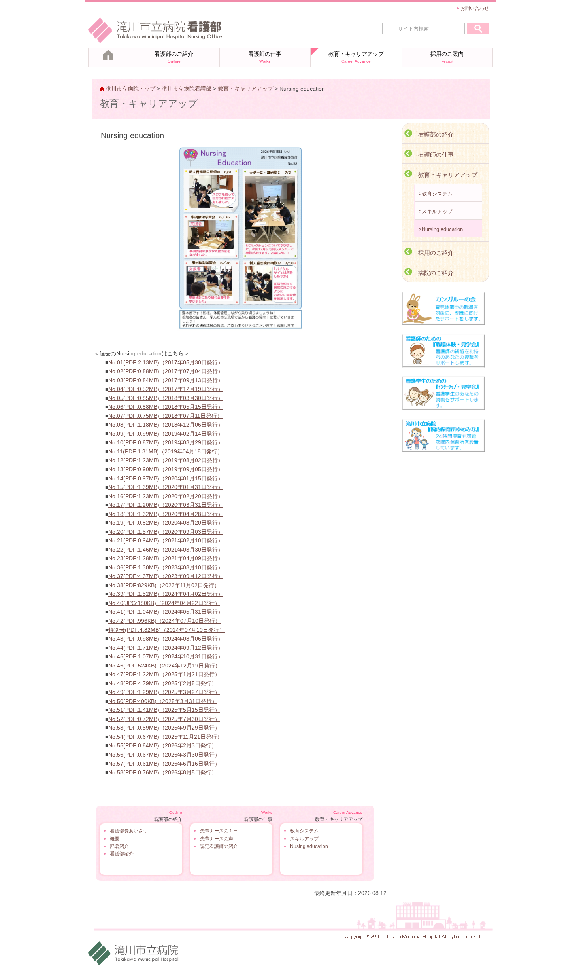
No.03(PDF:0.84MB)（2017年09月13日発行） (165, 380)
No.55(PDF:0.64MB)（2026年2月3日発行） (162, 745)
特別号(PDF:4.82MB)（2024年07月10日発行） (166, 630)
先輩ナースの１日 (219, 831)
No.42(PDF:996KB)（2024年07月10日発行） (164, 621)
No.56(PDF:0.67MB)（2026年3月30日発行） (164, 754)
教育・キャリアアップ (356, 57)
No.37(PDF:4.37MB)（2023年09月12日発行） (165, 576)
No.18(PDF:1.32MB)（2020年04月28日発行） (165, 514)
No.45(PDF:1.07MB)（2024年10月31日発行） (165, 656)
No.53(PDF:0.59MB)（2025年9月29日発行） (164, 727)
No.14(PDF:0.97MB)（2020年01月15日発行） (165, 478)
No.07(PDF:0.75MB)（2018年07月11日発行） (165, 416)
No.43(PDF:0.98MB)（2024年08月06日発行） (165, 638)
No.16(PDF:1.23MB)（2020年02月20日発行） (165, 496)
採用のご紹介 (436, 252)
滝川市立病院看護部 (186, 88)
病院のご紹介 (436, 272)
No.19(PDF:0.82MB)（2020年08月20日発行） (165, 523)
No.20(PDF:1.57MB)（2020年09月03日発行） (165, 532)
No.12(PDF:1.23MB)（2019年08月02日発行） (165, 460)
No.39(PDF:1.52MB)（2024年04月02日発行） (165, 594)
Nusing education (309, 846)
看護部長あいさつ (129, 831)
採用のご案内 (447, 57)
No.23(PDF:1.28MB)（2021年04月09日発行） (165, 558)
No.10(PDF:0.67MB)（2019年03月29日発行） (165, 442)
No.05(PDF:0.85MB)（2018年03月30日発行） (165, 398)
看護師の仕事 (264, 57)
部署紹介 (119, 846)
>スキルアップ (436, 211)
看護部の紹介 (436, 134)
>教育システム (436, 194)
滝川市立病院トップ (130, 88)
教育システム (304, 831)
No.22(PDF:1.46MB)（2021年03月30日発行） (165, 549)
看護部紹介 (122, 854)
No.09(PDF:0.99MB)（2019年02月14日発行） (165, 433)
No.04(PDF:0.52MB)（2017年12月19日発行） (165, 389)
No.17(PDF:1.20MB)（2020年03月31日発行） (165, 505)
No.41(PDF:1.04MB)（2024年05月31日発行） (165, 612)
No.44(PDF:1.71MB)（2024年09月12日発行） (165, 648)
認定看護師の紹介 (219, 846)
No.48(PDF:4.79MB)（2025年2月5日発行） (162, 683)
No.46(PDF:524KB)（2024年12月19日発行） (164, 665)
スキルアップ (304, 839)
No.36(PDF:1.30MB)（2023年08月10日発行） (165, 567)
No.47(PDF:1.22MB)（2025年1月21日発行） (164, 674)
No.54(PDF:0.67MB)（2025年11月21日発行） (165, 737)
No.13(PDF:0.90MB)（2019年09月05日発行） (165, 469)
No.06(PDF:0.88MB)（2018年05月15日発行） (165, 407)
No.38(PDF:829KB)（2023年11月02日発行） (164, 585)
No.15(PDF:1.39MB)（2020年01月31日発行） (165, 487)
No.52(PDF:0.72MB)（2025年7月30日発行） (164, 719)
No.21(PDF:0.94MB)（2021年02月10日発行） (165, 540)
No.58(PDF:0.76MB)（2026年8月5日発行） (162, 772)
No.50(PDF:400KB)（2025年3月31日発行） (162, 701)
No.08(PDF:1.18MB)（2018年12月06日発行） (165, 424)
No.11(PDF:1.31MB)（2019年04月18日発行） (165, 451)
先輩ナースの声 (216, 839)
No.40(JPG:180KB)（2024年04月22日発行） (164, 603)
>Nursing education (441, 229)
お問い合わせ (474, 8)
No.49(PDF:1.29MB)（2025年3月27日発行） (164, 692)
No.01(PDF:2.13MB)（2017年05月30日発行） (165, 362)
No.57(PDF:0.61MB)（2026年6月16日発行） (164, 763)
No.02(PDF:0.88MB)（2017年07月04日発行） (165, 371)
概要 (114, 839)
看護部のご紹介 (174, 57)
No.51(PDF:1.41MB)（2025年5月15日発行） (164, 710)
